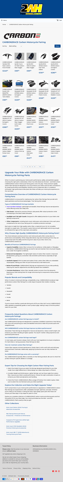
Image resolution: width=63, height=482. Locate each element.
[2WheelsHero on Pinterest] (56, 471)
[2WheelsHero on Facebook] (53, 471)
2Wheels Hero (12, 476)
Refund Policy (36, 468)
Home (4, 24)
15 (40, 166)
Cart (60, 20)
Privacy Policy (17, 468)
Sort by (4, 46)
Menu (5, 20)
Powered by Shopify (23, 476)
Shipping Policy (27, 468)
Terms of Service (7, 468)
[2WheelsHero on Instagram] (59, 471)
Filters (57, 46)
